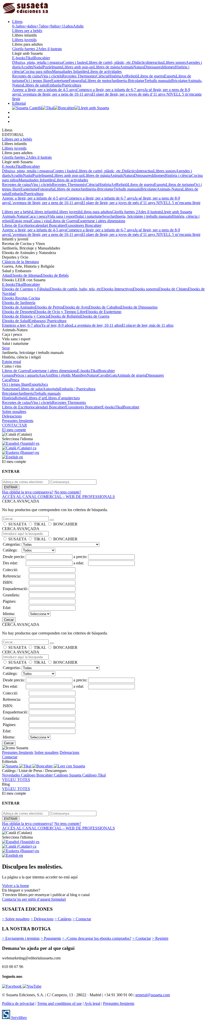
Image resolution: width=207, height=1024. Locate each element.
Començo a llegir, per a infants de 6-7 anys (110, 90)
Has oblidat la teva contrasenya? (27, 492)
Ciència (102, 76)
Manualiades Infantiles (70, 71)
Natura (138, 67)
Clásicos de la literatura (20, 262)
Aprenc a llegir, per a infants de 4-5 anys (44, 90)
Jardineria (26, 393)
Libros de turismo (180, 184)
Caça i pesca (37, 216)
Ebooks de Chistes (173, 289)
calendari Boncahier (49, 225)
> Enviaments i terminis (21, 938)
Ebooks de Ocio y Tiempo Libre (60, 312)
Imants (56, 67)
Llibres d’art (36, 398)
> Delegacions (42, 919)
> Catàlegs (63, 919)
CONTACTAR (14, 425)
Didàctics (139, 62)
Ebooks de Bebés (55, 275)
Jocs (44, 384)
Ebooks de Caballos (104, 307)
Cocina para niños (37, 71)
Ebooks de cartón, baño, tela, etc (75, 289)
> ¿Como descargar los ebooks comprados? (96, 938)
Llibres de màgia (106, 67)
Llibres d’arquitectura (63, 398)
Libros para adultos (96, 212)
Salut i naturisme (89, 216)
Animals (126, 67)
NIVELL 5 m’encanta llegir (178, 203)
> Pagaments (51, 938)
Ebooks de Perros (49, 307)
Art (123, 76)
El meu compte (14, 430)
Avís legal (92, 1003)
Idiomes (168, 67)
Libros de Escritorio (18, 225)
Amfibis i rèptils (58, 375)
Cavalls (104, 375)
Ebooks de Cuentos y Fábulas (25, 289)
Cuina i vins (40, 221)
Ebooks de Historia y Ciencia (25, 316)
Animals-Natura (169, 189)
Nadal (38, 67)
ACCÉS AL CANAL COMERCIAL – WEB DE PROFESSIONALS (58, 496)
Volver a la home (15, 885)
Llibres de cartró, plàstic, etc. (109, 62)
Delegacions (12, 416)
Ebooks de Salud (15, 321)
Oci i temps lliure (37, 80)
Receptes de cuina (26, 76)
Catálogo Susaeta (68, 775)
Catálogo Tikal (94, 775)
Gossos (8, 375)
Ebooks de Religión (64, 316)
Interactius (155, 62)
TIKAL (40, 524)
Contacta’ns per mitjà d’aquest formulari (34, 899)
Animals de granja (131, 375)
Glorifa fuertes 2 (25, 49)
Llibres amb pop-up (77, 67)
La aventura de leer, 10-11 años (97, 325)
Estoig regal (21, 221)
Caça (6, 380)
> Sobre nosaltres (16, 919)
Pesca (14, 380)
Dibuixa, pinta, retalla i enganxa (37, 62)
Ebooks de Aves (76, 307)
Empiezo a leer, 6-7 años (21, 325)
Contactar (9, 757)
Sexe (106, 216)
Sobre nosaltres (14, 411)
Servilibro (18, 1017)
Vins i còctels (51, 76)
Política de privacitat (18, 1003)
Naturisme (10, 389)
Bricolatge (179, 80)
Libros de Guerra (63, 221)
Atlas (6, 275)
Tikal (29, 58)
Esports (170, 76)
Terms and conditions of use (59, 1003)
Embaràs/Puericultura (64, 85)
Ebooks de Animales (18, 307)
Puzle (47, 67)
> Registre (160, 938)
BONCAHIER (65, 524)
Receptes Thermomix (79, 76)
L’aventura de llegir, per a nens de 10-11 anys (55, 94)
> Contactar (81, 919)
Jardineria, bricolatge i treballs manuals (141, 216)
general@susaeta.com (152, 995)
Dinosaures (153, 67)
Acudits (27, 67)
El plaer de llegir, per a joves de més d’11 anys (129, 94)
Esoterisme (60, 80)
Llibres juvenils (24, 40)
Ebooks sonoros (145, 289)
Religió (132, 76)
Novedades (11, 775)
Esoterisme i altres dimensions (101, 221)
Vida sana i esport (61, 216)
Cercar (9, 620)
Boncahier (42, 58)
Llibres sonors (174, 62)
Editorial (19, 103)
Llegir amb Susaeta (177, 212)
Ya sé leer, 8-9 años (56, 325)
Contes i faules (74, 62)
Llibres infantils (44, 212)
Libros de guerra (151, 76)
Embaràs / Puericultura (77, 389)
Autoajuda (51, 389)
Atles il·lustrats (50, 49)
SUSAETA (17, 524)
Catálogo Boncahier (37, 775)
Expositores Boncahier (83, 225)
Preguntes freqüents (17, 421)
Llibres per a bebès (27, 31)
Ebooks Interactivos (117, 289)
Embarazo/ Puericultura (47, 321)
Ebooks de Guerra (94, 316)
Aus (42, 375)
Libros (17, 21)
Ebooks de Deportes (18, 312)
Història (114, 76)
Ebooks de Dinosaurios (139, 307)
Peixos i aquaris (26, 375)
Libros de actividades (105, 71)
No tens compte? (67, 492)
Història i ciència (178, 175)
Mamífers (79, 375)
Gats (113, 375)
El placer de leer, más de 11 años (147, 325)
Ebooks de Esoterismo (103, 312)
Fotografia (77, 80)
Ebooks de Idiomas (25, 275)
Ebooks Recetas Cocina (21, 298)
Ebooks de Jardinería (18, 302)
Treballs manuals (157, 80)
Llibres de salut (35, 85)
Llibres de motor (98, 80)
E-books (18, 58)
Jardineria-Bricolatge (127, 80)
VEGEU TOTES (16, 780)
